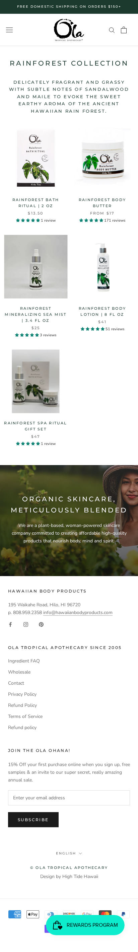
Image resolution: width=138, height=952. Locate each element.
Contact (16, 683)
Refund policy (22, 727)
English (66, 853)
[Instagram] (25, 624)
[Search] (112, 30)
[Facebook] (10, 624)
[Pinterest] (41, 624)
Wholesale (19, 672)
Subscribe (33, 819)
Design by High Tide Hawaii (69, 876)
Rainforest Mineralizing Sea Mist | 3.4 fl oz (35, 314)
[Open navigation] (9, 30)
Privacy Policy (22, 694)
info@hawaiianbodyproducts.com (78, 612)
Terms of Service (25, 716)
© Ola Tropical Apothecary (69, 867)
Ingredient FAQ (24, 661)
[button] (28, 220)
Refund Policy (22, 705)
